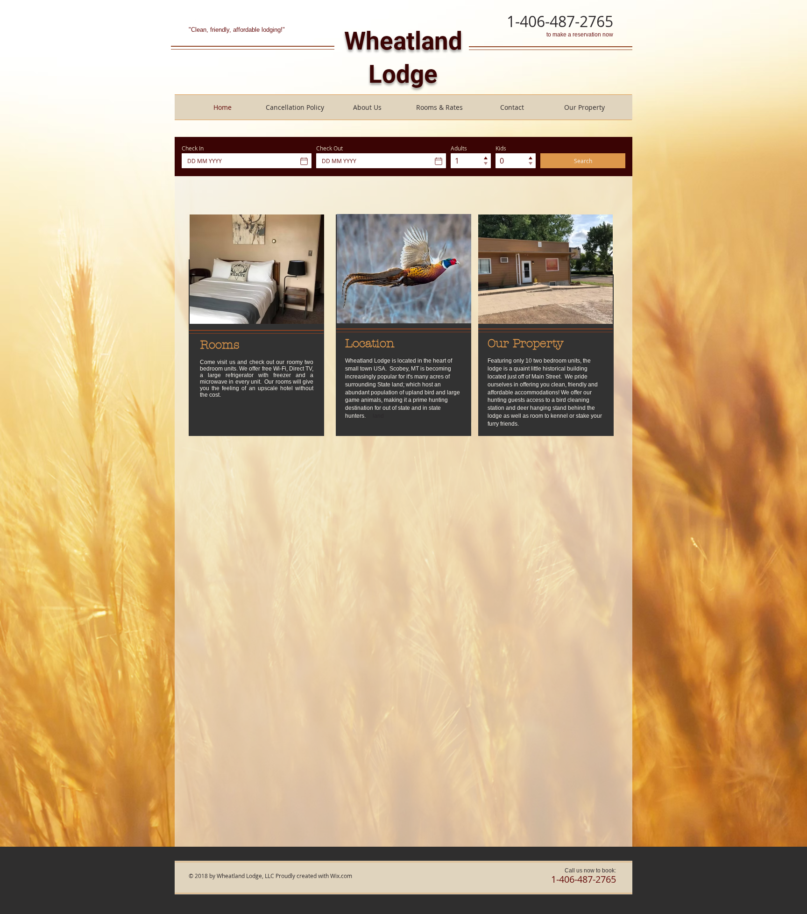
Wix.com (341, 875)
